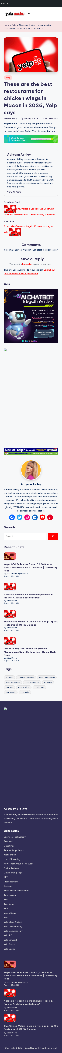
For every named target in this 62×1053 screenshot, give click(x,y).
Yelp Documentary (13, 930)
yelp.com (48, 682)
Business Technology (15, 836)
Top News (9, 904)
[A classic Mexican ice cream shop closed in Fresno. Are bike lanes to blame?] (10, 586)
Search (9, 527)
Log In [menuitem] (4, 3)
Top (6, 899)
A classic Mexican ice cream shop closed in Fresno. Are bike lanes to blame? (28, 596)
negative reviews (13, 682)
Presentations (11, 881)
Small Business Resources (17, 890)
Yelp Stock (9, 944)
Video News (10, 912)
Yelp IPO (8, 935)
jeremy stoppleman (47, 677)
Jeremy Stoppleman (14, 850)
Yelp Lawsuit (10, 939)
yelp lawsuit (11, 692)
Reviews (8, 886)
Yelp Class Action (13, 921)
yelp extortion (24, 687)
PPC (6, 877)
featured (9, 677)
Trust (6, 908)
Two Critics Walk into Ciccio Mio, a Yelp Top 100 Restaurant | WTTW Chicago (31, 623)
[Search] (53, 536)
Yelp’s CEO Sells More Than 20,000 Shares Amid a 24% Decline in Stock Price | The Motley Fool (30, 567)
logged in (27, 264)
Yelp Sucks (9, 948)
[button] (14, 192)
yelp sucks (25, 692)
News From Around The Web (18, 863)
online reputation (32, 682)
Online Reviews (11, 868)
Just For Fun (10, 854)
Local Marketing (12, 859)
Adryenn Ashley (19, 154)
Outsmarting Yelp (13, 872)
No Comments (51, 119)
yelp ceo (9, 687)
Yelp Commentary (13, 926)
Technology (10, 895)
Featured (8, 841)
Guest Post (9, 845)
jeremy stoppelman (26, 677)
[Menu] (29, 14)
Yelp (8, 77)
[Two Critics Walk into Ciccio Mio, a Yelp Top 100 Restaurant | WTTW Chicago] (10, 614)
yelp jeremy (39, 687)
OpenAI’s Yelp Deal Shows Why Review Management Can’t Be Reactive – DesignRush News (30, 652)
